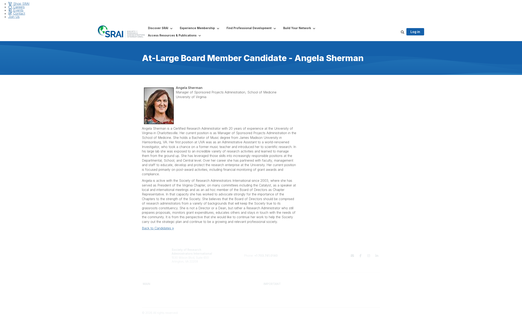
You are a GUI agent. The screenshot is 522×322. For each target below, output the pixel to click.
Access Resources (215, 299)
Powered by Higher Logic (362, 317)
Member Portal (334, 291)
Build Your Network (216, 295)
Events (17, 10)
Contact (18, 13)
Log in (415, 32)
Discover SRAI (152, 295)
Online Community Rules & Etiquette (347, 299)
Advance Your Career (217, 291)
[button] (161, 28)
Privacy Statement (336, 295)
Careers (18, 7)
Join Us (14, 17)
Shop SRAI (20, 4)
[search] (397, 32)
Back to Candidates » (158, 228)
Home (147, 291)
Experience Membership (159, 299)
